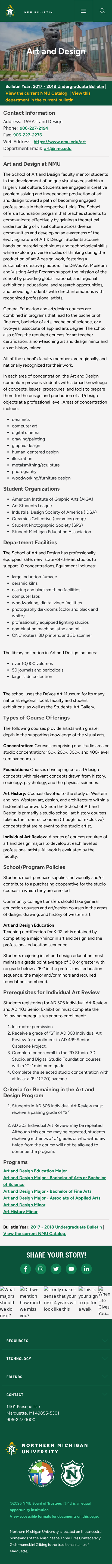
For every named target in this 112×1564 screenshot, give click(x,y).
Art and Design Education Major (35, 1170)
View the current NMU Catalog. (37, 93)
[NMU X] (56, 1269)
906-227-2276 (27, 134)
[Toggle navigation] (83, 11)
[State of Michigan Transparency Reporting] (41, 1473)
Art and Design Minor (24, 1204)
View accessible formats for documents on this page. (54, 1516)
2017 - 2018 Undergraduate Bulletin (68, 86)
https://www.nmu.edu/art (60, 141)
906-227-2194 (34, 128)
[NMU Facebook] (25, 1269)
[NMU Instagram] (40, 1269)
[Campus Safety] (72, 1473)
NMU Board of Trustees (42, 1503)
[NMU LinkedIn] (86, 1269)
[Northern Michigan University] (10, 11)
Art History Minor (20, 1211)
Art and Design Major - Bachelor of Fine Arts (47, 1191)
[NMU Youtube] (71, 1269)
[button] (102, 11)
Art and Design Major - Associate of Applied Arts (51, 1198)
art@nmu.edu (57, 148)
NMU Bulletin (38, 12)
